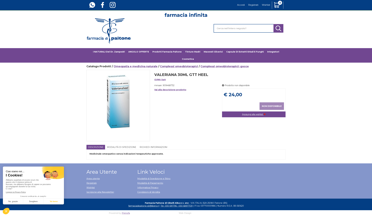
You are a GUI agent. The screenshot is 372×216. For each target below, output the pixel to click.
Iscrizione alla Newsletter (100, 192)
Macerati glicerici (213, 51)
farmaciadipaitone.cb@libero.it (143, 206)
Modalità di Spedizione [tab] (121, 147)
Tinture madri (192, 51)
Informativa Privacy (147, 187)
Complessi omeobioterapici (179, 66)
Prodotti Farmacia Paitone (167, 51)
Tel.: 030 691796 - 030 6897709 (177, 206)
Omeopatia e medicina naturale (136, 66)
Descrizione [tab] (95, 147)
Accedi (241, 4)
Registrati (253, 4)
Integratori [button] (273, 51)
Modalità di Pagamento (150, 183)
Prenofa (126, 213)
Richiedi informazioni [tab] (153, 147)
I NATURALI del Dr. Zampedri (109, 51)
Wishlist (266, 4)
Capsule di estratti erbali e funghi (245, 51)
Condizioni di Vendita (148, 192)
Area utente (93, 178)
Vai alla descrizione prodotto (170, 89)
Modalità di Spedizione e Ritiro (153, 178)
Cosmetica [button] (188, 59)
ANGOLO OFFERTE (138, 51)
